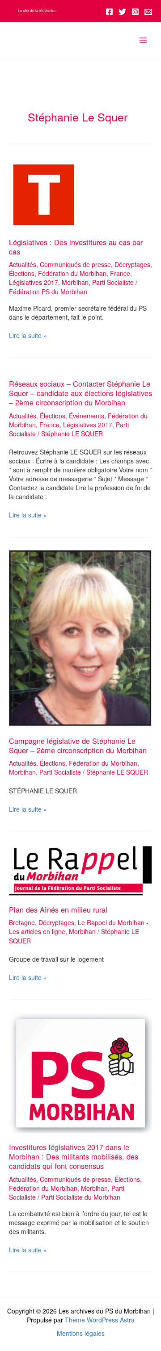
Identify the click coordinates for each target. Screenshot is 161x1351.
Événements (86, 415)
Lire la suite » (28, 335)
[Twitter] (122, 12)
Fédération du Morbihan (72, 273)
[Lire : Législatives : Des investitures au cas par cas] (44, 192)
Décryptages (132, 264)
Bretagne (22, 922)
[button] (37, 10)
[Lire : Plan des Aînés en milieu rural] (80, 868)
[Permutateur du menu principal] (143, 40)
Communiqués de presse (75, 264)
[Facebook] (109, 12)
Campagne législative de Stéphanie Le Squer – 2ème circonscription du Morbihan (78, 745)
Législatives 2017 (33, 282)
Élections (21, 273)
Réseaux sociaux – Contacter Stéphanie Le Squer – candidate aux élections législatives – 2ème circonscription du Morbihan (80, 393)
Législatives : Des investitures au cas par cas (76, 247)
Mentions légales (81, 1333)
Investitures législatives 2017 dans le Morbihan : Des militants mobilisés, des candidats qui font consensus (73, 1156)
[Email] (148, 12)
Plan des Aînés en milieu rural (58, 909)
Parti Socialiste (113, 282)
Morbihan (75, 282)
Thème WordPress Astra (100, 1319)
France (120, 273)
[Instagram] (135, 12)
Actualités (22, 264)
